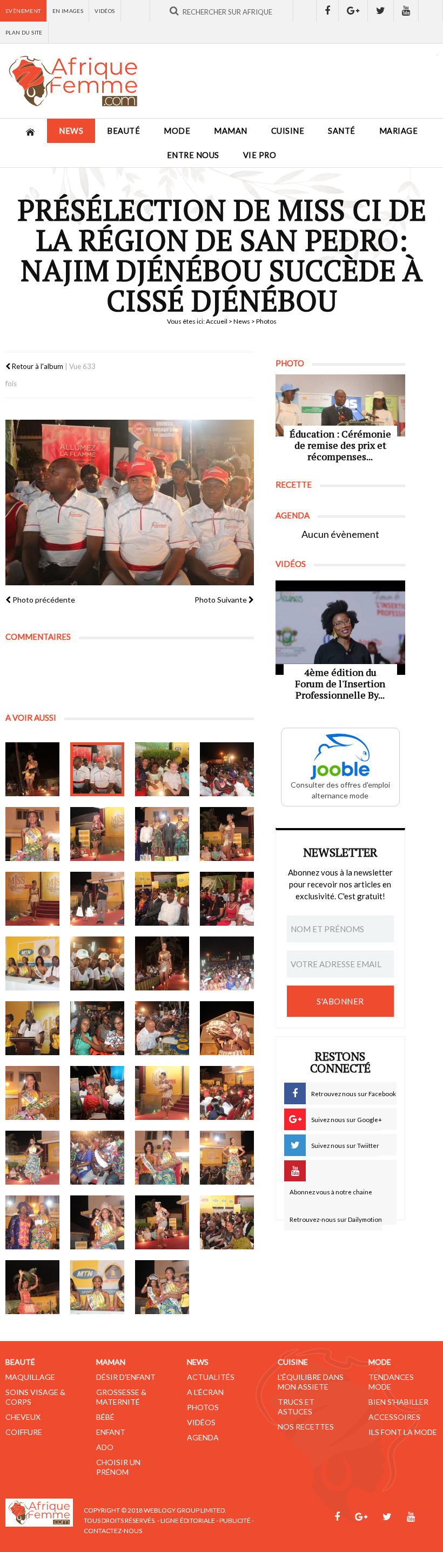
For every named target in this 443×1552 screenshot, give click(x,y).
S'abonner (340, 1001)
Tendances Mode (391, 1381)
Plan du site (24, 32)
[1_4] (162, 834)
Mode (177, 130)
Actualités (210, 1377)
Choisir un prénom (118, 1467)
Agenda (203, 1437)
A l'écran (205, 1392)
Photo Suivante (221, 599)
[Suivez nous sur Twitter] (381, 11)
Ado (104, 1447)
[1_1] (32, 769)
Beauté (123, 130)
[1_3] (162, 769)
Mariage (398, 130)
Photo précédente (43, 599)
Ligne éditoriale (187, 1520)
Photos (203, 1407)
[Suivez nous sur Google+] (353, 11)
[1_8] (97, 1287)
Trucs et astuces (296, 1406)
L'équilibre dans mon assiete (311, 1381)
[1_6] (97, 963)
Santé (341, 130)
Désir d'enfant (126, 1377)
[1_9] (162, 1287)
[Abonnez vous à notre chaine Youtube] (406, 11)
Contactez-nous (113, 1531)
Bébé (105, 1416)
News (71, 130)
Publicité (235, 1520)
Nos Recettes (306, 1426)
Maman (230, 130)
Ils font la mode (402, 1432)
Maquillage (30, 1377)
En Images (68, 11)
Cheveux (23, 1416)
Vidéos (105, 11)
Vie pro (260, 155)
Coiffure (23, 1432)
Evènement (23, 11)
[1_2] (97, 769)
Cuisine (288, 130)
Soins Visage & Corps (35, 1396)
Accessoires (394, 1416)
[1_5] (227, 834)
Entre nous (193, 155)
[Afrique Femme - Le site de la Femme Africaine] (72, 80)
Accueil (216, 321)
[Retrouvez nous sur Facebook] (327, 11)
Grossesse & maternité (121, 1396)
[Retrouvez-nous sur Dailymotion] (431, 11)
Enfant (110, 1432)
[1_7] (32, 1287)
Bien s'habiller (398, 1401)
